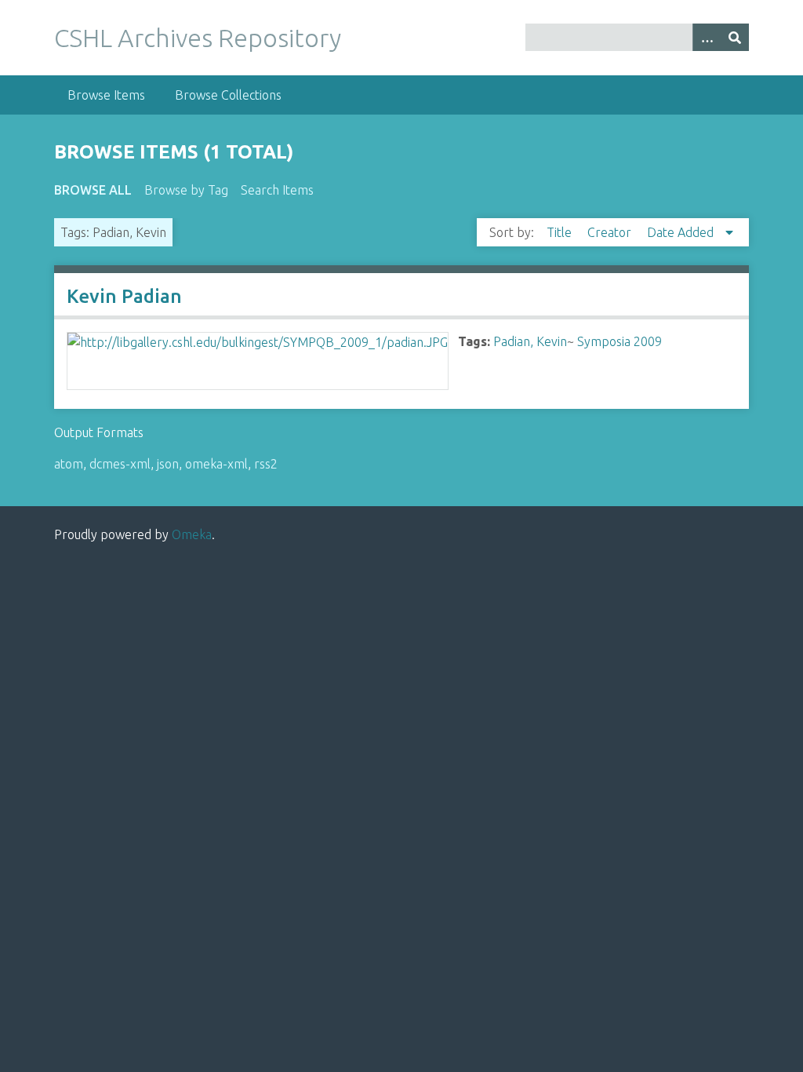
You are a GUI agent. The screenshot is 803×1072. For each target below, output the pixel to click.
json (168, 464)
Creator (610, 232)
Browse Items (106, 95)
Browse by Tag (186, 190)
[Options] (706, 37)
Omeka (192, 534)
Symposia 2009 (619, 341)
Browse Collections (228, 95)
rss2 (266, 464)
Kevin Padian (124, 296)
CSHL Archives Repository (197, 38)
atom (68, 464)
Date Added (682, 232)
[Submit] (735, 37)
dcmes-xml (120, 464)
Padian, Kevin (530, 341)
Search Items (277, 190)
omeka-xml (216, 464)
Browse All (93, 190)
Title (561, 232)
